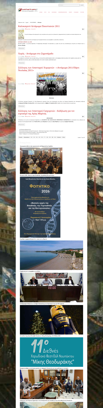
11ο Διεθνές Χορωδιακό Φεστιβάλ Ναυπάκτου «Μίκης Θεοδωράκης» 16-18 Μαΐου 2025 (40, 335)
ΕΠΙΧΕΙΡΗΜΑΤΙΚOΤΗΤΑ (62, 12)
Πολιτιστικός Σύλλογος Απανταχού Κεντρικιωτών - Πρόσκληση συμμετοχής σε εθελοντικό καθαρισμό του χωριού (41, 130)
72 (31, 137)
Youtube (82, 12)
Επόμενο (59, 137)
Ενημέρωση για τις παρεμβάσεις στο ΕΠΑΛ (30, 271)
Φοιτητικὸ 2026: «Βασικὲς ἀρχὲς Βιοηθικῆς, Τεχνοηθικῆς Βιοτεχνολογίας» (37, 175)
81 (55, 137)
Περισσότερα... (22, 48)
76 (41, 137)
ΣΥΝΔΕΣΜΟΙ (76, 12)
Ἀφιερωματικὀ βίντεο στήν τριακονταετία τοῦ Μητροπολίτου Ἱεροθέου (36, 146)
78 (47, 137)
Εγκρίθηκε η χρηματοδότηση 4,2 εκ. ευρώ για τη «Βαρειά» (33, 239)
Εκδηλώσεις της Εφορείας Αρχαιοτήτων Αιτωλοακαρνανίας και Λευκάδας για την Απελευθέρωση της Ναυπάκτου (46, 400)
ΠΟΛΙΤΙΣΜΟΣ (54, 12)
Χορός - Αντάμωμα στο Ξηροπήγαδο (35, 53)
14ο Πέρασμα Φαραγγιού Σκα (25, 129)
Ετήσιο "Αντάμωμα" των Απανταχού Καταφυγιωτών (29, 133)
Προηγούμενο (26, 137)
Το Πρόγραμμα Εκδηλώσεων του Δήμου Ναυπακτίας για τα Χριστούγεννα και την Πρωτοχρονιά (42, 303)
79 (49, 137)
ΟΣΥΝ (45, 12)
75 (39, 137)
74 (36, 137)
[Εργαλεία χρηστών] (83, 29)
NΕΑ (49, 12)
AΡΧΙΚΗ (40, 12)
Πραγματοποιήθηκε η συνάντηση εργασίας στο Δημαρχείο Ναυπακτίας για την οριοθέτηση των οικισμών (44, 368)
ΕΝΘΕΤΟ (70, 12)
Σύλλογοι (23, 29)
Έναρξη (20, 137)
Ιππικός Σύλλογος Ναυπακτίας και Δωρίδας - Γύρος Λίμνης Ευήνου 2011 (33, 132)
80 (52, 137)
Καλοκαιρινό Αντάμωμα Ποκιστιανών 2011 (39, 26)
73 (34, 137)
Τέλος (63, 137)
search (82, 5)
